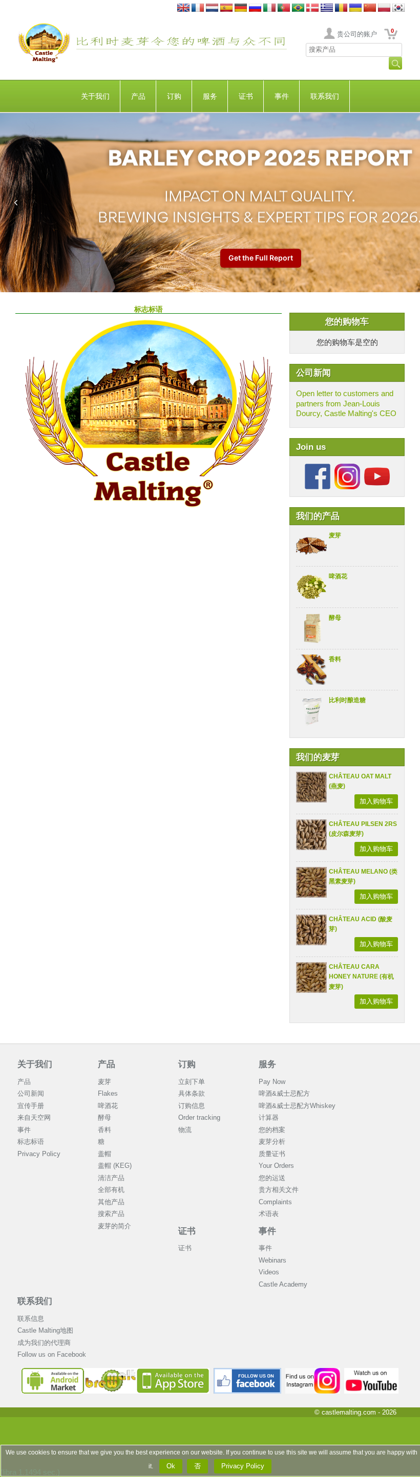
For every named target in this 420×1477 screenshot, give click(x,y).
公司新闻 (30, 1093)
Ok (170, 1466)
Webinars (272, 1260)
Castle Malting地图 (45, 1330)
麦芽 (335, 535)
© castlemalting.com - (355, 1412)
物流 (185, 1130)
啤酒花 (338, 576)
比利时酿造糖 (347, 700)
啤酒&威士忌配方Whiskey (297, 1106)
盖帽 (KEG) (115, 1165)
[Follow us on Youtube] (377, 467)
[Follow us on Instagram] (347, 467)
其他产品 (111, 1202)
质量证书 (272, 1154)
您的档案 (272, 1130)
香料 (335, 659)
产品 (138, 96)
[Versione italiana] (269, 8)
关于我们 (95, 96)
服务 (210, 96)
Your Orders (276, 1165)
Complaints (275, 1202)
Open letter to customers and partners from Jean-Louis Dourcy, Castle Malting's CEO (346, 403)
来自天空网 (34, 1117)
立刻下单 (191, 1081)
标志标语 (30, 1141)
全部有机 (111, 1189)
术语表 (269, 1214)
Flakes (108, 1093)
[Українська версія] (355, 8)
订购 (174, 96)
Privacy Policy (38, 1154)
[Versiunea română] (341, 8)
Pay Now (272, 1081)
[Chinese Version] (370, 8)
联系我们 (324, 96)
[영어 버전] (398, 8)
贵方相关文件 (279, 1189)
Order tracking (199, 1117)
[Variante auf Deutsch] (241, 8)
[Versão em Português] (284, 8)
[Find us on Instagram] (312, 1371)
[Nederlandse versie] (212, 8)
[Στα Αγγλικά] (327, 8)
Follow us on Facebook (51, 1354)
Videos (269, 1272)
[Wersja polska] (384, 8)
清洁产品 (111, 1178)
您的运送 (272, 1178)
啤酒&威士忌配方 (284, 1093)
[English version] (183, 8)
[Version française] (198, 8)
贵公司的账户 (357, 34)
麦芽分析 (272, 1141)
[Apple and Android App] (115, 1371)
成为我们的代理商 (44, 1342)
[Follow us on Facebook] (317, 467)
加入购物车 (376, 801)
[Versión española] (226, 8)
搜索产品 (111, 1214)
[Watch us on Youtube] (371, 1371)
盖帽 (104, 1154)
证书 (246, 96)
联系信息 (30, 1318)
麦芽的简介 (114, 1226)
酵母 (335, 617)
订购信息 (191, 1106)
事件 (282, 96)
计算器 (269, 1117)
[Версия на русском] (255, 8)
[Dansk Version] (312, 8)
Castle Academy (283, 1284)
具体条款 (191, 1093)
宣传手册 (30, 1106)
